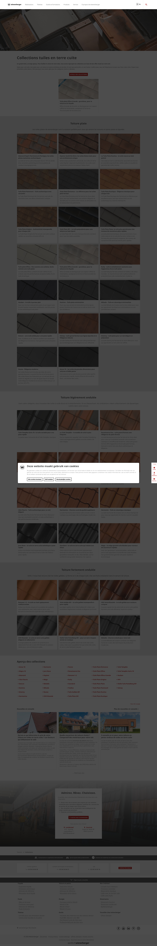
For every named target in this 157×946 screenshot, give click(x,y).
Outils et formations (53, 5)
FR (137, 4)
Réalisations (29, 5)
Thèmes (39, 5)
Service (75, 5)
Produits (67, 5)
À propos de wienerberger (91, 5)
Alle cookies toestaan (34, 479)
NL (140, 4)
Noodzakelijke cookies (64, 479)
